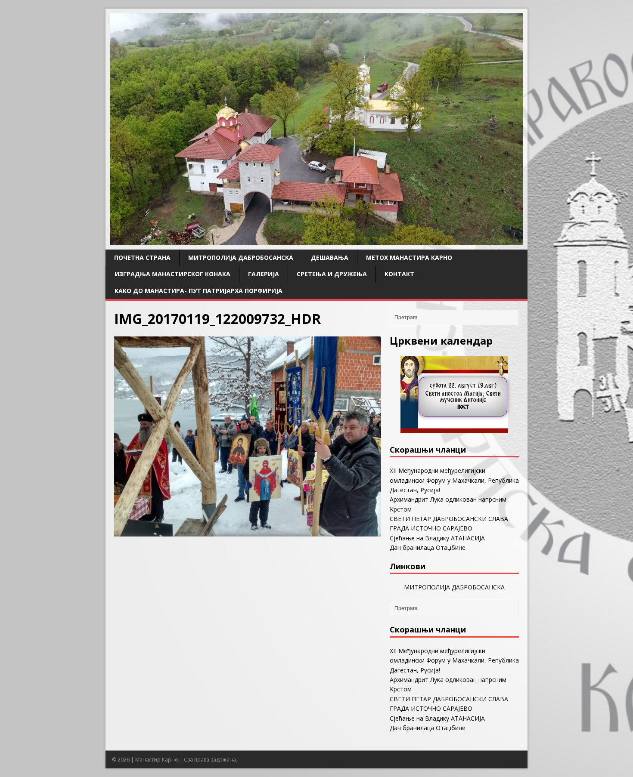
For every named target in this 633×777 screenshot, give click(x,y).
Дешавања (329, 257)
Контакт (399, 274)
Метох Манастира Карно (409, 257)
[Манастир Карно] (316, 240)
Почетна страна (142, 257)
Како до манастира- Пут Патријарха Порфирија (198, 291)
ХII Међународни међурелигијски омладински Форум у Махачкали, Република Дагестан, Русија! (454, 480)
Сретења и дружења (332, 274)
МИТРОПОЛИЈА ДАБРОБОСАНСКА (454, 587)
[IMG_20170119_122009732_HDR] (247, 531)
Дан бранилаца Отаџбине (427, 547)
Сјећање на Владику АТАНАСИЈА (437, 538)
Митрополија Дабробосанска (240, 257)
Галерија (263, 274)
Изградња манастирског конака (172, 274)
